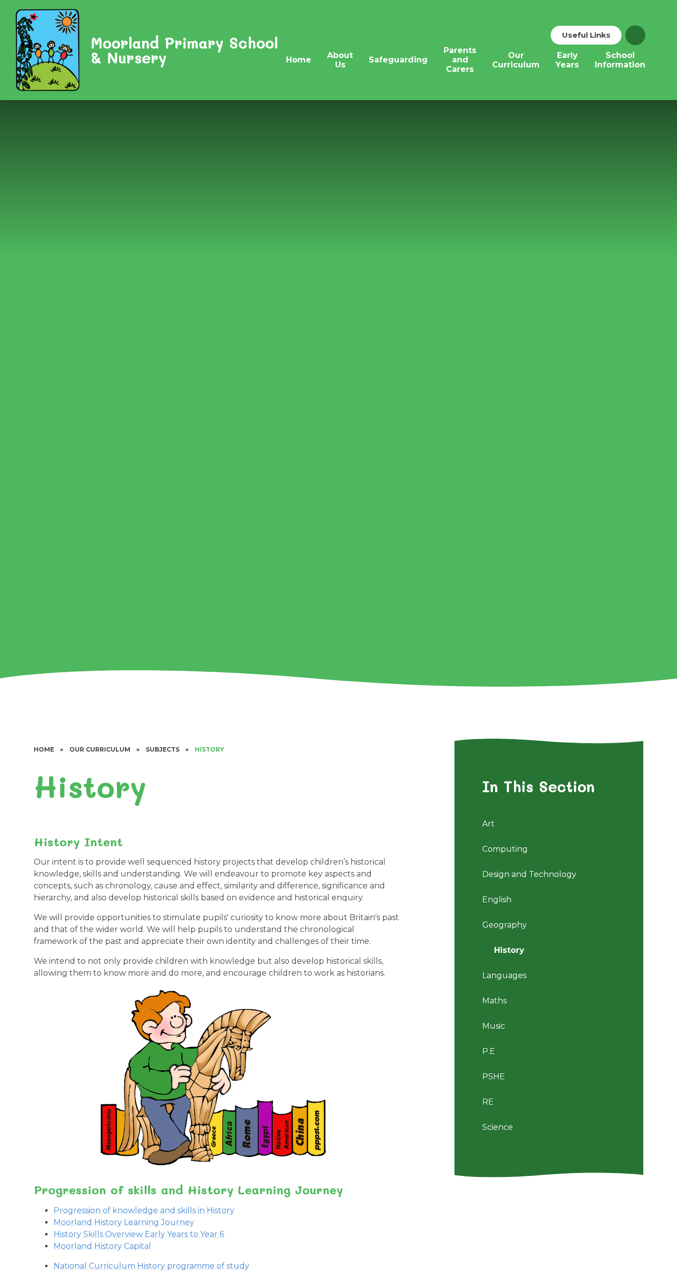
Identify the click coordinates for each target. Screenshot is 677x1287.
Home (44, 749)
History (209, 749)
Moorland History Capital (102, 1246)
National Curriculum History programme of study (151, 1266)
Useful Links (586, 35)
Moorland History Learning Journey (124, 1222)
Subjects (162, 749)
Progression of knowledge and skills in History (144, 1210)
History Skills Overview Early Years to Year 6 (139, 1234)
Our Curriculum (99, 749)
